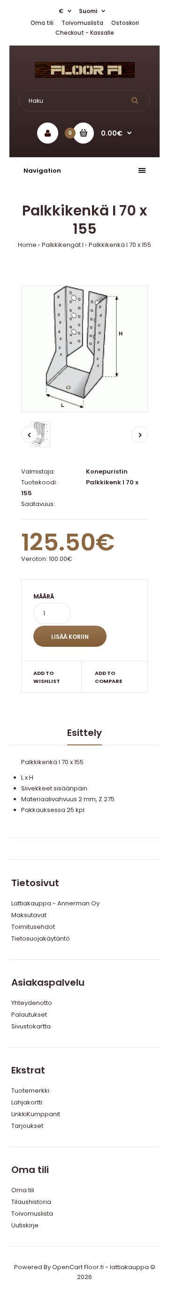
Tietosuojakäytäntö (40, 938)
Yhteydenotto (31, 1002)
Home (27, 244)
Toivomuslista (82, 23)
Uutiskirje (24, 1225)
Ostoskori (125, 23)
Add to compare (108, 677)
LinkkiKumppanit (35, 1114)
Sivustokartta (31, 1026)
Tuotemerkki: (31, 1090)
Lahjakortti (26, 1102)
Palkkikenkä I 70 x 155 (120, 244)
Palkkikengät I (63, 244)
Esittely (84, 732)
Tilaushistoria (31, 1201)
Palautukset (29, 1014)
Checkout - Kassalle (84, 33)
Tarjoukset (27, 1125)
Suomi (88, 11)
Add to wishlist (46, 677)
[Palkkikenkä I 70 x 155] (84, 349)
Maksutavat (28, 915)
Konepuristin (107, 471)
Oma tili (42, 23)
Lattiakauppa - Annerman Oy (55, 903)
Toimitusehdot (33, 926)
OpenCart (67, 1267)
